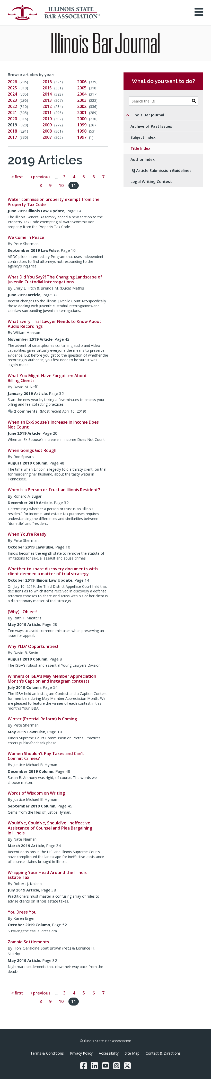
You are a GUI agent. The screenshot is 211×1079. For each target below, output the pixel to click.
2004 (81, 94)
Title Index (140, 148)
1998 (81, 131)
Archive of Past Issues (151, 126)
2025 (12, 88)
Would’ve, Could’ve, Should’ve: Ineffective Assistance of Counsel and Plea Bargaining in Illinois (50, 827)
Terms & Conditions (47, 1053)
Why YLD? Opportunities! (33, 646)
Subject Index (142, 137)
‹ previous (40, 177)
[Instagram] (116, 1065)
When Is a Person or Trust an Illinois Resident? (54, 489)
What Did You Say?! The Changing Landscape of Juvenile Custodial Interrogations (55, 279)
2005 (81, 88)
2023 (12, 100)
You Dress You (22, 912)
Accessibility (109, 1053)
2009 (47, 125)
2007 (47, 137)
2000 (81, 119)
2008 (47, 131)
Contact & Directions (163, 1053)
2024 (12, 94)
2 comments (26, 411)
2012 (47, 106)
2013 (47, 100)
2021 (12, 112)
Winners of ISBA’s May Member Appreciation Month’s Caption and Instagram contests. (52, 678)
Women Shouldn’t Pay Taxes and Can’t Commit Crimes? (46, 756)
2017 (12, 137)
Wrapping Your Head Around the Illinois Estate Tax (47, 875)
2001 (81, 112)
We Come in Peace (26, 237)
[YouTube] (105, 1065)
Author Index (142, 159)
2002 (81, 106)
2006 (81, 82)
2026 (12, 82)
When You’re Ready (27, 534)
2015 (47, 88)
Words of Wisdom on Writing (36, 793)
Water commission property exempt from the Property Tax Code (54, 202)
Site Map (132, 1053)
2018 (12, 131)
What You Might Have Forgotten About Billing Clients (47, 378)
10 (61, 185)
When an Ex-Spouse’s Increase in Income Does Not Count (53, 424)
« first (17, 177)
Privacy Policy (81, 1053)
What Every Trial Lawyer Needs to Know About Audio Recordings (54, 324)
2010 (47, 119)
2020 (12, 119)
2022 (12, 106)
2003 (81, 100)
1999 (81, 125)
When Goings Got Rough (32, 450)
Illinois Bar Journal (147, 114)
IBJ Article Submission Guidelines (160, 170)
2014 (47, 94)
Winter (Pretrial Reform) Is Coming (42, 719)
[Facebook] (83, 1065)
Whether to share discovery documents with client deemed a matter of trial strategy (53, 571)
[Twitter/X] (127, 1065)
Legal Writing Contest (151, 181)
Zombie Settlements (28, 942)
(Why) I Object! (22, 612)
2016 (47, 82)
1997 (81, 137)
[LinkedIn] (94, 1065)
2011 (47, 112)
